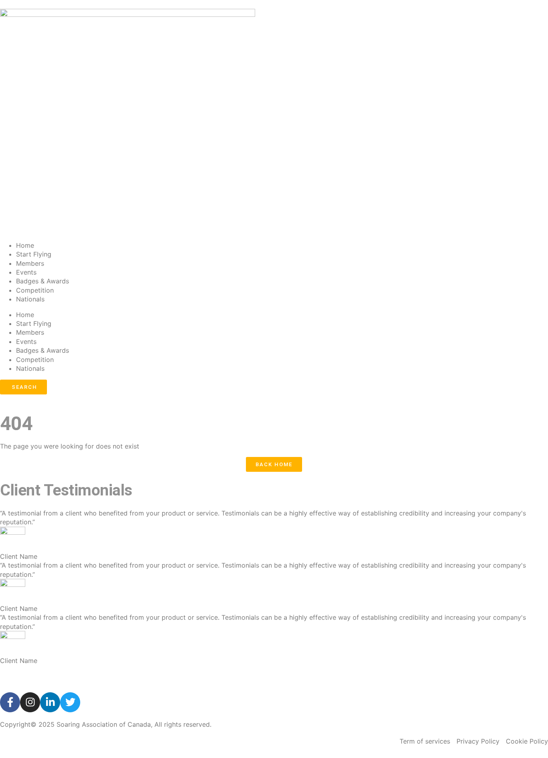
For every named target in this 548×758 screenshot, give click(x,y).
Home (25, 245)
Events (26, 272)
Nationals (30, 299)
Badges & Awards (42, 281)
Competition (35, 290)
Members (30, 263)
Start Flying (33, 254)
